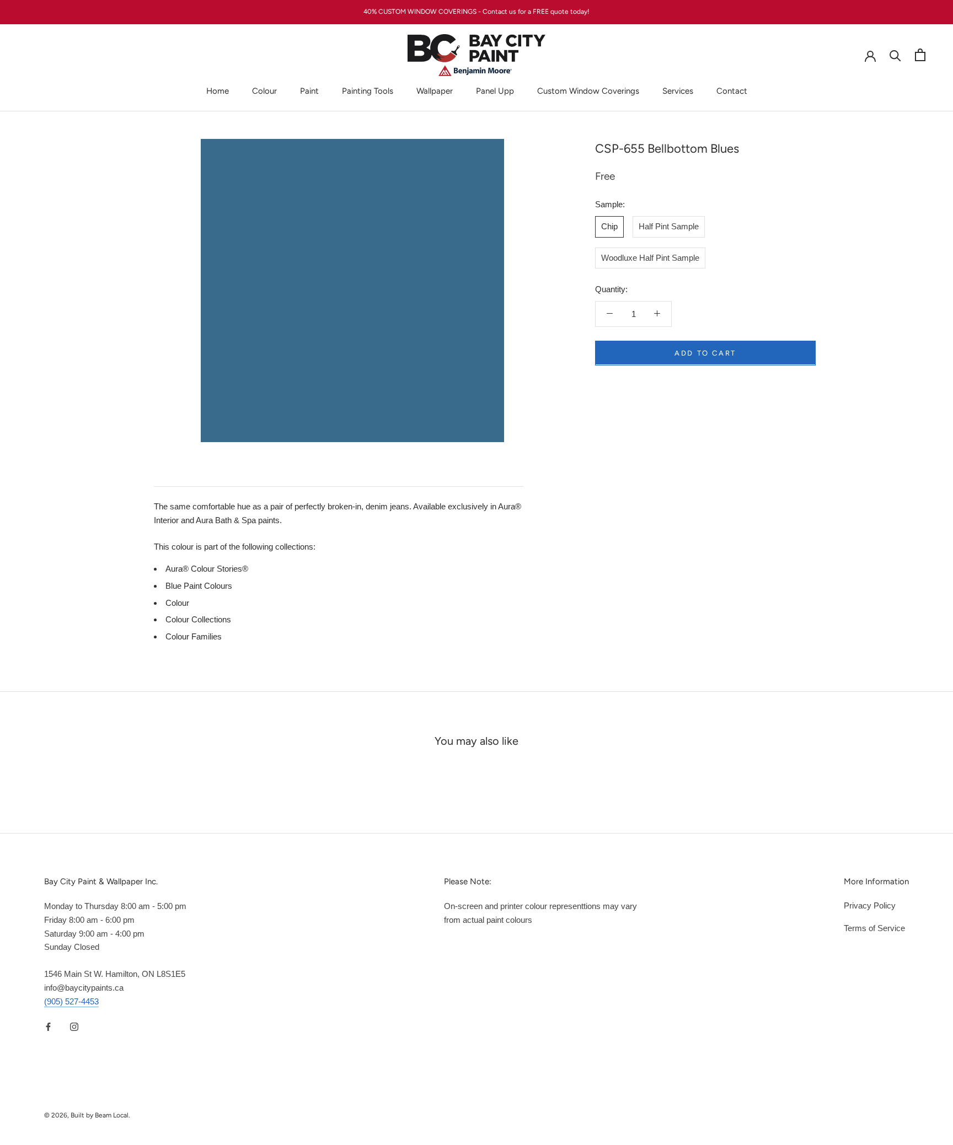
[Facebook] (48, 1026)
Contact (731, 91)
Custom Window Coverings (588, 91)
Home (217, 91)
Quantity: (611, 289)
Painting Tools (367, 91)
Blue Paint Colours (198, 585)
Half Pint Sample (669, 225)
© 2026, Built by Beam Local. (87, 1115)
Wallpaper (434, 91)
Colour (264, 91)
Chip (609, 225)
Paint (309, 91)
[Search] (895, 55)
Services (677, 91)
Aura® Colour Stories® (206, 568)
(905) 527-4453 (71, 1001)
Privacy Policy (870, 905)
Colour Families (193, 636)
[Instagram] (74, 1026)
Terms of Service (874, 928)
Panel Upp (495, 91)
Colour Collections (198, 619)
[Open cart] (920, 55)
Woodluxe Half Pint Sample (650, 257)
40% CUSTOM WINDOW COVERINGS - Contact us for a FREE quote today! (476, 11)
